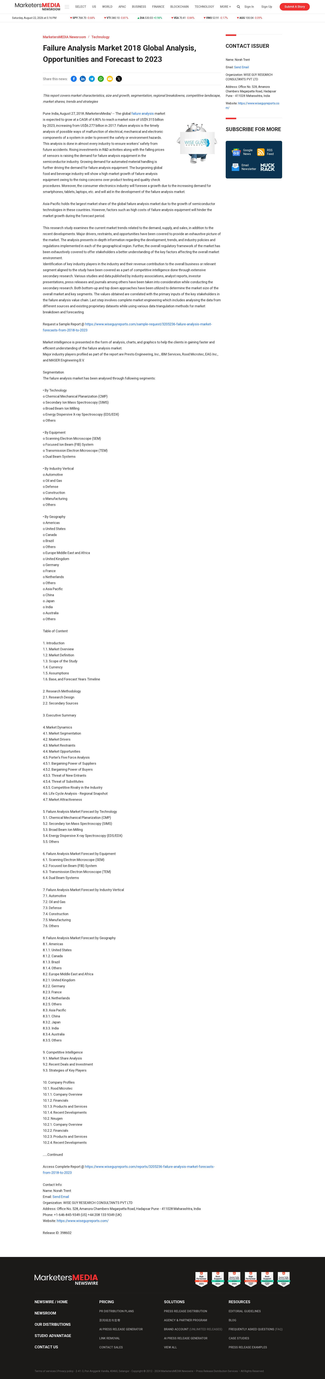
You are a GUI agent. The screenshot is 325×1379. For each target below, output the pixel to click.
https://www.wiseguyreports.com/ (83, 1221)
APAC (122, 6)
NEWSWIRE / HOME (51, 1302)
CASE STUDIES (239, 1338)
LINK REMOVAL (109, 1338)
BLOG (232, 1320)
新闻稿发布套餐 (109, 1320)
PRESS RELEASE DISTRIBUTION (185, 1311)
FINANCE (158, 6)
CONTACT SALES (111, 1347)
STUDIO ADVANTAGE (53, 1335)
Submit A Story (295, 6)
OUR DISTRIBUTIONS (53, 1324)
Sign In (249, 6)
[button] (66, 7)
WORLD (107, 6)
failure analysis (142, 113)
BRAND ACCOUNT (193, 1329)
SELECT (80, 6)
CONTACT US (46, 1347)
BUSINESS (139, 6)
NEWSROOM (45, 1313)
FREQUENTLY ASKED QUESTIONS (256, 1329)
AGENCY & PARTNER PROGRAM (185, 1320)
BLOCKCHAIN (179, 6)
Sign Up (266, 6)
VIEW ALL (170, 1347)
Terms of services (45, 1371)
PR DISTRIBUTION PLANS (116, 1311)
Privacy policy (66, 1371)
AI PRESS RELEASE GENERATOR (121, 1329)
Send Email (60, 1197)
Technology (100, 37)
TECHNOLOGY (204, 6)
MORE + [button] (225, 6)
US (94, 6)
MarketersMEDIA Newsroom (64, 37)
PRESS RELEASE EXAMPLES (248, 1347)
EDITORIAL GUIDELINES (245, 1311)
